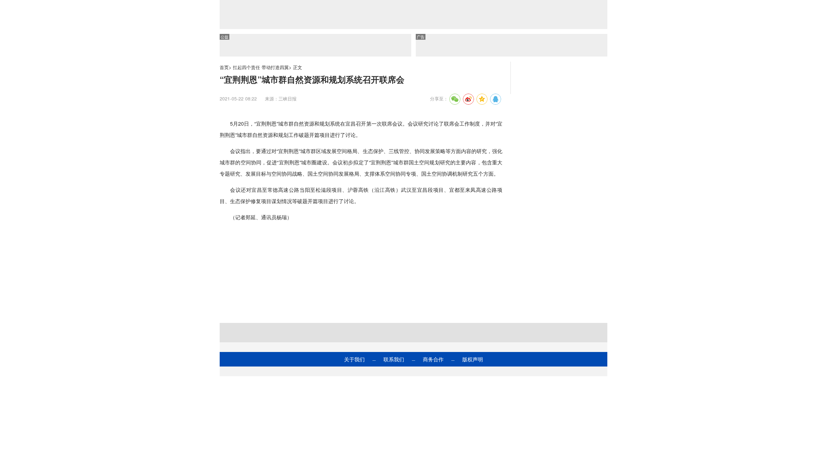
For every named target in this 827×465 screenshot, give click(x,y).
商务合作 (433, 359)
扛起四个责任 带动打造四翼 (261, 67)
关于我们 (354, 359)
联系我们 (393, 359)
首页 (224, 67)
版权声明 (472, 359)
